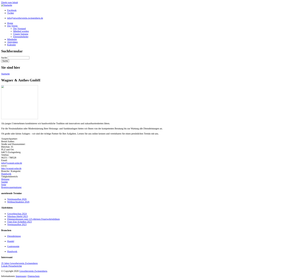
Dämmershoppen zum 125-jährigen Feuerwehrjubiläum (33, 219)
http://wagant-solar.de (11, 168)
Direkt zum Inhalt (9, 2)
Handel (10, 241)
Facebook (11, 10)
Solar (3, 184)
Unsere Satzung (20, 34)
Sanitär (4, 182)
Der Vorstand (19, 28)
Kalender (11, 44)
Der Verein (12, 26)
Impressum (21, 276)
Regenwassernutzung (11, 187)
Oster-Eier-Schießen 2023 (19, 221)
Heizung (5, 179)
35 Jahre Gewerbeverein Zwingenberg (19, 263)
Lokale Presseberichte (11, 266)
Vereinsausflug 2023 (17, 224)
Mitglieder (12, 39)
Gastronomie (13, 246)
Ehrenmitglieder (20, 36)
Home (10, 23)
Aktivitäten (12, 42)
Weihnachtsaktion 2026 (18, 202)
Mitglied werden (21, 31)
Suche (4, 57)
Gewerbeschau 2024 (17, 213)
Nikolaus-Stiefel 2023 (17, 216)
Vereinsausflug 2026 (17, 199)
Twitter (10, 13)
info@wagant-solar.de (11, 163)
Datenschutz (33, 276)
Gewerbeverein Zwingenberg (33, 271)
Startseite (5, 74)
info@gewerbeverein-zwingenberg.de (25, 18)
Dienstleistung (14, 236)
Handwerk (6, 174)
